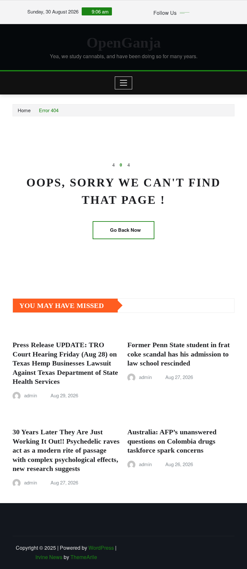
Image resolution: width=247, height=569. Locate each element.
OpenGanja (124, 42)
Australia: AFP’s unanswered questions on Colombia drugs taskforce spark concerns (171, 441)
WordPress (101, 547)
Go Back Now (125, 229)
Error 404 (49, 110)
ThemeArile (83, 557)
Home (24, 110)
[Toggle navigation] (124, 83)
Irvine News (48, 557)
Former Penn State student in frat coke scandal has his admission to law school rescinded (178, 354)
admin (30, 395)
